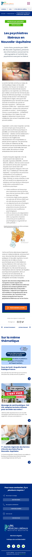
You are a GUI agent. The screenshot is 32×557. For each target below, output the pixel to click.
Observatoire (10, 13)
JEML (10, 9)
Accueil (3, 13)
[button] (28, 3)
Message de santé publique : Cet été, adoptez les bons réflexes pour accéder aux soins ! (15, 407)
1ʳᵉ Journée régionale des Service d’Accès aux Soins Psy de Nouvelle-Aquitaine (15, 449)
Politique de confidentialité (16, 539)
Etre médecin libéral (20, 9)
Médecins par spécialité (15, 21)
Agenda (3, 9)
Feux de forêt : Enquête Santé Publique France (13, 368)
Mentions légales (16, 536)
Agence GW (22, 554)
